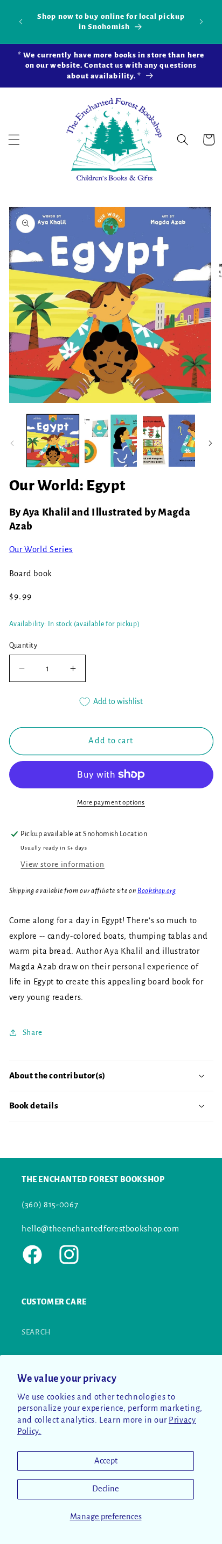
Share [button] (33, 1032)
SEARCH (36, 1332)
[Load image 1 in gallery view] (53, 441)
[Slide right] (210, 443)
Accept (105, 1460)
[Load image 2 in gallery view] (111, 441)
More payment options (111, 802)
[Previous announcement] (21, 21)
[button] (14, 140)
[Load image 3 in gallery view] (169, 441)
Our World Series (41, 549)
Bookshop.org (156, 891)
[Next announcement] (201, 21)
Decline (105, 1488)
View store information (62, 864)
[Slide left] (12, 443)
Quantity (23, 645)
